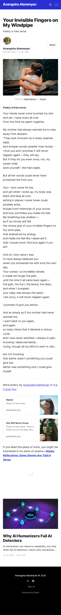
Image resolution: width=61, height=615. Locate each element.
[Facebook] (33, 581)
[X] (28, 581)
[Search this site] (50, 4)
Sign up (31, 586)
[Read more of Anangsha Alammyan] (7, 41)
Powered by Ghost (30, 592)
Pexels (43, 99)
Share (52, 45)
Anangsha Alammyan (19, 4)
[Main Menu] (56, 5)
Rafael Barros (30, 99)
